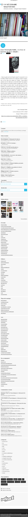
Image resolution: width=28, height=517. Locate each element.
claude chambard (10, 481)
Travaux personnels (6, 471)
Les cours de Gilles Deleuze (6, 231)
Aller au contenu (4, 1)
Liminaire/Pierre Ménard (5, 373)
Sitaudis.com (3, 361)
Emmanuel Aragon (4, 341)
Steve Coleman (4, 303)
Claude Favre (3, 239)
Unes (2, 288)
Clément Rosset (4, 253)
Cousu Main (3, 280)
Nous (2, 286)
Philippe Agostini (4, 351)
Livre (3, 461)
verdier (19, 479)
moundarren (3, 481)
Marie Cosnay (3, 242)
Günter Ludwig (3, 339)
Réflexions (4, 468)
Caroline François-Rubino (5, 352)
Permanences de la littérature (6, 363)
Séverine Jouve (4, 403)
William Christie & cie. (5, 310)
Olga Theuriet (3, 343)
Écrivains (4, 449)
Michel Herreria (4, 320)
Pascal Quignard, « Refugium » (15, 426)
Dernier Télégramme (5, 262)
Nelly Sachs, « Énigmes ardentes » (8, 151)
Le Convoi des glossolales (5, 379)
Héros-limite (3, 264)
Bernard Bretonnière (5, 408)
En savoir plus (8, 516)
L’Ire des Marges (4, 294)
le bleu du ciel (3, 261)
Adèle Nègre (3, 349)
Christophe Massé (4, 330)
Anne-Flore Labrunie (5, 344)
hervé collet (3, 479)
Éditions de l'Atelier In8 (5, 267)
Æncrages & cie (4, 283)
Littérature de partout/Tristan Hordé (7, 381)
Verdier (2, 269)
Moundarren (3, 289)
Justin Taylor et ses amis (5, 308)
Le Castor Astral (4, 270)
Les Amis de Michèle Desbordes (7, 255)
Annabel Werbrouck (4, 346)
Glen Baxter (3, 322)
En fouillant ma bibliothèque (7, 453)
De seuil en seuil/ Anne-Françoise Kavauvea (9, 377)
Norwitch (2, 371)
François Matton (4, 324)
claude (2, 430)
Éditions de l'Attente (4, 275)
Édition (3, 451)
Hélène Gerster (4, 332)
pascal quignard (4, 484)
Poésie (3, 466)
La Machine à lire (4, 384)
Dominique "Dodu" (5, 393)
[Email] (2, 194)
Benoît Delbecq (4, 300)
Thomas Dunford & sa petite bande (7, 311)
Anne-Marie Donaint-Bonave (6, 354)
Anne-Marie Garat (4, 234)
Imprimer (4, 121)
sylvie (2, 434)
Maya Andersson (4, 327)
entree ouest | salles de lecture (6, 368)
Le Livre (2, 385)
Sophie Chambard (5, 469)
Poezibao (2, 360)
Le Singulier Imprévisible (6, 458)
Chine (3, 448)
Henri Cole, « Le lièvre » (6, 159)
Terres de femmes (4, 369)
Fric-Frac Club (3, 376)
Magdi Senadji (3, 325)
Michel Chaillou (4, 224)
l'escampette (17, 481)
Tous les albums (24, 219)
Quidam (2, 278)
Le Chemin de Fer (4, 281)
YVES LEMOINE (4, 398)
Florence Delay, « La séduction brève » (17, 418)
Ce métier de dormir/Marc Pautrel (7, 227)
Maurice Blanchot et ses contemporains (8, 229)
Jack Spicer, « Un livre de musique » (8, 143)
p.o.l (23, 479)
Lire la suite (6, 131)
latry (2, 422)
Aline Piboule (3, 313)
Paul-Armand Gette (4, 338)
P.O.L (2, 265)
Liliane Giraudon (4, 248)
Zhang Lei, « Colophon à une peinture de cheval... (11, 167)
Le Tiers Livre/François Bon (6, 226)
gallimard (15, 479)
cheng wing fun (10, 479)
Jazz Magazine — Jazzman (6, 306)
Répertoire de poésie (5, 366)
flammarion (23, 481)
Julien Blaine (3, 232)
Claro (2, 235)
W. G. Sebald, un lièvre (10, 430)
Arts (3, 443)
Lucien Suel (3, 237)
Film (3, 454)
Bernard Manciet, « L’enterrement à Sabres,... (14, 422)
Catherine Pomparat (5, 243)
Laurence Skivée (4, 336)
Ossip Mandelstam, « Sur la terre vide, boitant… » (11, 155)
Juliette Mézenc (4, 245)
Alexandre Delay (4, 319)
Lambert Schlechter (4, 250)
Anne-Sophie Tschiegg (5, 333)
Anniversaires (5, 441)
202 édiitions (3, 291)
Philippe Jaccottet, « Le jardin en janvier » (10, 171)
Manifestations (5, 463)
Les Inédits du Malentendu (7, 459)
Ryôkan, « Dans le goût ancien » (8, 175)
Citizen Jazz (3, 305)
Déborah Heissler (4, 251)
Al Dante (2, 273)
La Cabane (3, 272)
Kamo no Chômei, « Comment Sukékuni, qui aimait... (12, 163)
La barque (3, 284)
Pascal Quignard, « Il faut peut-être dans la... (10, 139)
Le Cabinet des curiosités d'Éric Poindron (8, 374)
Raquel (2, 347)
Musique (4, 464)
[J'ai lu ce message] (26, 513)
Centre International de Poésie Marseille (8, 365)
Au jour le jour (4, 444)
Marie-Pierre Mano (4, 328)
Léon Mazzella (4, 413)
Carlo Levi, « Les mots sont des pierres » (9, 147)
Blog (3, 446)
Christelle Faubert (4, 335)
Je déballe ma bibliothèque (7, 456)
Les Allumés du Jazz (4, 302)
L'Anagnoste (3, 382)
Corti (2, 292)
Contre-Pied (3, 276)
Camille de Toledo (4, 247)
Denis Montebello (4, 240)
